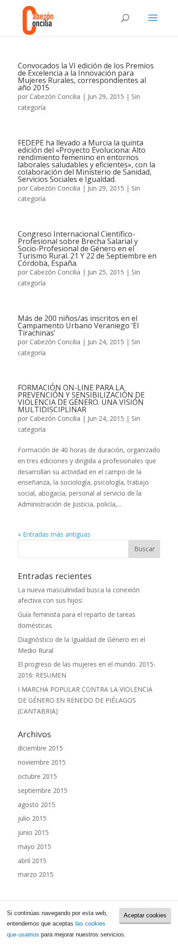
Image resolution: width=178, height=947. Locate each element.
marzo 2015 (35, 874)
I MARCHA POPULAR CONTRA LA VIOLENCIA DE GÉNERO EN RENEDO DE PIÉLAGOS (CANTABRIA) (85, 700)
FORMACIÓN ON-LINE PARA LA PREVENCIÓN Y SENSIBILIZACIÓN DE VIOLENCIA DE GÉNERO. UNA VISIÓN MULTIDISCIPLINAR (81, 398)
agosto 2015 (36, 804)
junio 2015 (33, 832)
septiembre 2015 (43, 790)
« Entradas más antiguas (54, 534)
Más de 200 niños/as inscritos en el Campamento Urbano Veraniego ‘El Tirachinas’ (78, 325)
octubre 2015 (37, 776)
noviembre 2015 (42, 762)
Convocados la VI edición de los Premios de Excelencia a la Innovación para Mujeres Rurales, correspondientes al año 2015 (86, 77)
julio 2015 (32, 818)
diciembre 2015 (40, 748)
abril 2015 (32, 860)
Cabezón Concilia (55, 96)
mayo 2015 (34, 846)
